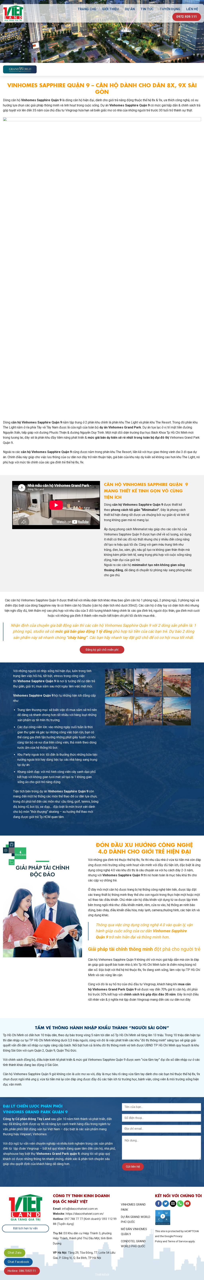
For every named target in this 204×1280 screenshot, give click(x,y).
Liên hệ (192, 9)
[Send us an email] (173, 1203)
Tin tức (147, 9)
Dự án (130, 9)
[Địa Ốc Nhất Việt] (24, 13)
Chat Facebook (18, 1262)
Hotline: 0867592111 (22, 1271)
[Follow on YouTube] (187, 1203)
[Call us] (180, 1203)
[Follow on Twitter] (165, 1203)
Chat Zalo (15, 1252)
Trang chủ (87, 9)
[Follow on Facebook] (158, 1203)
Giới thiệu (110, 9)
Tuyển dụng (170, 9)
